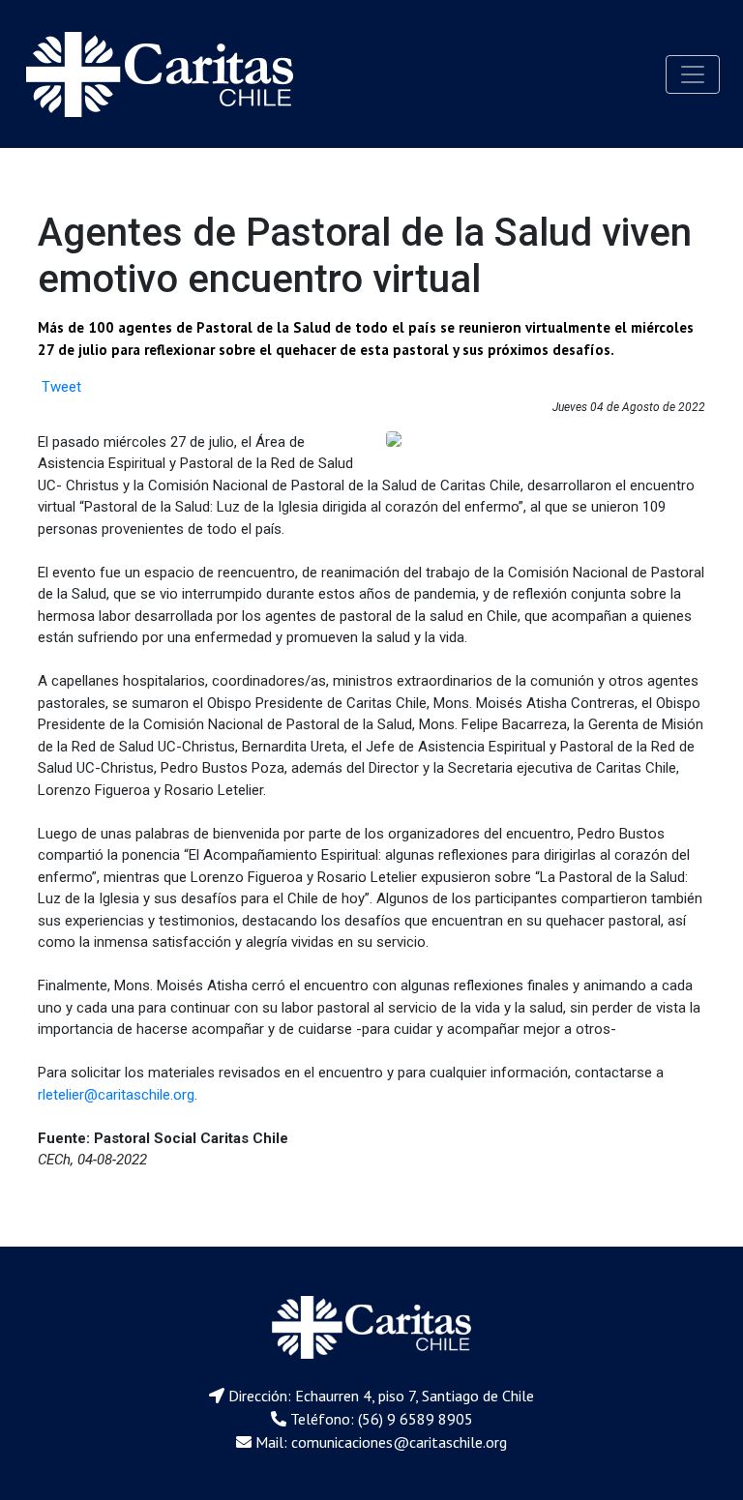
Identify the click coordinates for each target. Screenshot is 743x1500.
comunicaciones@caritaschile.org (399, 1442)
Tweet (61, 387)
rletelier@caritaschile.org (116, 1094)
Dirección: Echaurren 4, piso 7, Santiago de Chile (381, 1395)
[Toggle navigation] (693, 74)
